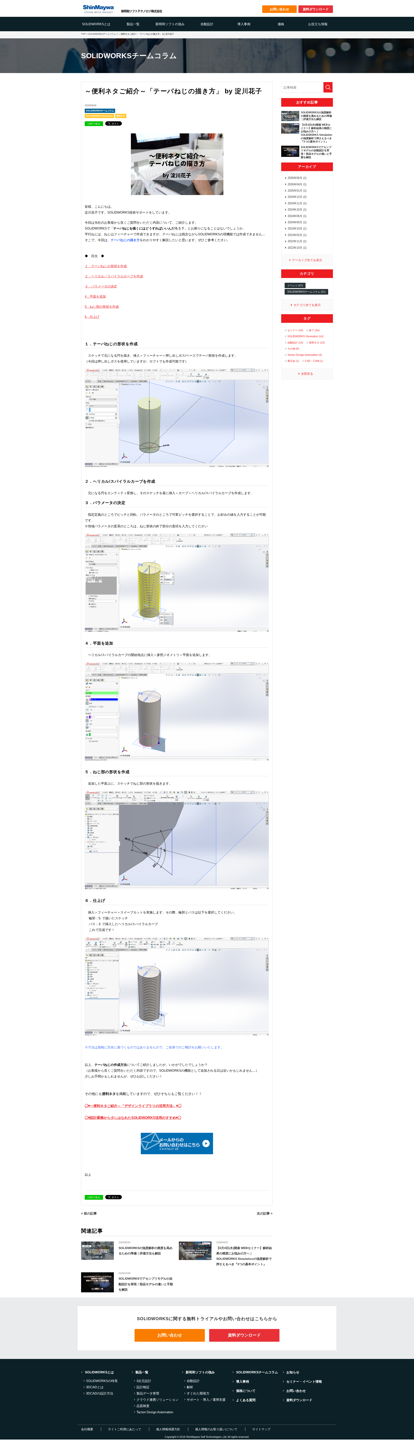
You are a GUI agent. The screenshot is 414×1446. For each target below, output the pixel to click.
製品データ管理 (147, 1393)
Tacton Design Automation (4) (304, 354)
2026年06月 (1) (297, 178)
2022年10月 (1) (297, 247)
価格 (281, 24)
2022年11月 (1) (297, 241)
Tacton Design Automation (154, 1412)
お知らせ (292, 1372)
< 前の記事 (89, 1213)
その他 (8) (293, 348)
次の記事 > (265, 1213)
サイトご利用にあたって (124, 1429)
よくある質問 (246, 1400)
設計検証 (142, 1387)
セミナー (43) (295, 330)
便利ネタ (120, 116)
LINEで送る (94, 123)
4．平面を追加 (95, 296)
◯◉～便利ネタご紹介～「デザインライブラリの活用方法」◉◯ (133, 1106)
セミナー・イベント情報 (304, 1381)
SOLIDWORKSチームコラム (100, 110)
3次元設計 (143, 1381)
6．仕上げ (92, 317)
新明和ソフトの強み (170, 24)
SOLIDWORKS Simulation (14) (305, 336)
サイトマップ (261, 1429)
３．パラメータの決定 (101, 286)
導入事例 (243, 24)
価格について (246, 1391)
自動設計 (207, 24)
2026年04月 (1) (297, 184)
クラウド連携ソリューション (157, 1399)
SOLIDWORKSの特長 (102, 1381)
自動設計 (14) (295, 342)
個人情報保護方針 (168, 1429)
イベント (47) (295, 285)
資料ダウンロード (244, 1335)
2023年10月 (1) (297, 228)
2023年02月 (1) (297, 235)
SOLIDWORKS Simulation (99, 116)
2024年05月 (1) (297, 222)
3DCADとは (95, 1387)
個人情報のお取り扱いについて (216, 1429)
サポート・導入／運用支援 (206, 1399)
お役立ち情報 (318, 24)
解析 (190, 1387)
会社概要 (87, 1429)
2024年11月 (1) (297, 203)
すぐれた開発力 (198, 1393)
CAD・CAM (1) (314, 360)
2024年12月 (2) (297, 196)
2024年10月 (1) (297, 209)
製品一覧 (133, 24)
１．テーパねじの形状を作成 (106, 266)
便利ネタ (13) (317, 342)
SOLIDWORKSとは (96, 24)
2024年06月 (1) (297, 216)
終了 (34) (314, 330)
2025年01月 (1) (297, 190)
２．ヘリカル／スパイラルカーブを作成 (114, 276)
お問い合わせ (169, 1335)
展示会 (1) (293, 360)
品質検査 (142, 1406)
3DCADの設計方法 (99, 1393)
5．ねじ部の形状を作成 (102, 306)
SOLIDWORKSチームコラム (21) (306, 291)
